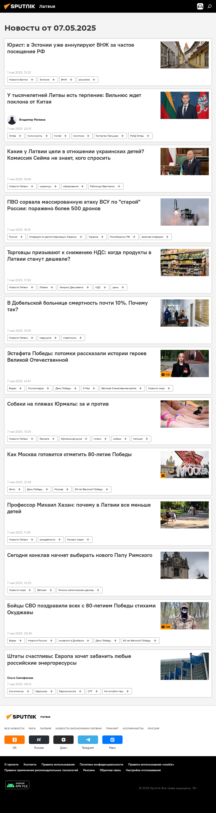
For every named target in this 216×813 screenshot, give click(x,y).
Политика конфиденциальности (101, 764)
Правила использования (58, 764)
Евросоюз (41, 691)
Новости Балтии (18, 79)
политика (78, 135)
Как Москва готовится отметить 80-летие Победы (69, 454)
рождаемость (47, 539)
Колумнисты (35, 135)
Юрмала (44, 438)
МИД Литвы (137, 135)
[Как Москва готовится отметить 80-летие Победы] (185, 464)
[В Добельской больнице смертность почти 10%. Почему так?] (185, 313)
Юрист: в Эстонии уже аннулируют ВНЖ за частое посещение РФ (70, 48)
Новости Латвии (18, 186)
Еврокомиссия (67, 691)
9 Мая (86, 388)
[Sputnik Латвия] (20, 10)
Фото (12, 489)
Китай (57, 135)
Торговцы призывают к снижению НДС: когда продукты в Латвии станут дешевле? (79, 255)
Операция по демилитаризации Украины (53, 236)
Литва (12, 135)
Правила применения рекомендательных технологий (41, 770)
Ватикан (42, 590)
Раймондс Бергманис (102, 186)
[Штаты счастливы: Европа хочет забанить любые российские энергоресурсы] (185, 666)
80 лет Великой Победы (89, 489)
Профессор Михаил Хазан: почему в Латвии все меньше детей (79, 508)
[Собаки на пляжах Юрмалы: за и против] (185, 414)
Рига (32, 728)
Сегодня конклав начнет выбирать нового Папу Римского (79, 555)
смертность (69, 337)
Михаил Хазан (75, 539)
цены (115, 287)
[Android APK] (17, 785)
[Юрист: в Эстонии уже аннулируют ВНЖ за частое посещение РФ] (185, 54)
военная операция (152, 236)
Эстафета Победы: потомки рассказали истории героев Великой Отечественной (77, 356)
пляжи (97, 438)
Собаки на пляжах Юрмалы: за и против (58, 403)
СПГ (90, 691)
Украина (93, 236)
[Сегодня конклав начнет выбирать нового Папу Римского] (185, 565)
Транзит (112, 728)
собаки (117, 438)
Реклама (89, 770)
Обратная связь (110, 770)
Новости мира (156, 388)
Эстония (44, 79)
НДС (98, 287)
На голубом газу (113, 691)
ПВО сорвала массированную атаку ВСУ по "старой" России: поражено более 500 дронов (73, 205)
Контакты (30, 764)
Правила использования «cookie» (151, 764)
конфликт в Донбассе (71, 640)
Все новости (14, 728)
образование (70, 186)
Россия (13, 236)
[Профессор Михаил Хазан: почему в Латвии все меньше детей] (185, 515)
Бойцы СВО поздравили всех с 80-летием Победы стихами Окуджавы (81, 608)
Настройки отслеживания (143, 770)
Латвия (44, 287)
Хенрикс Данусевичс (71, 287)
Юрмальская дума (71, 438)
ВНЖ (64, 79)
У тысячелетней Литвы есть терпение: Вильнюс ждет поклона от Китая (74, 98)
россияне (84, 79)
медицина (45, 337)
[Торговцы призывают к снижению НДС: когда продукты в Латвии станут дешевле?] (185, 262)
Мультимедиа (36, 388)
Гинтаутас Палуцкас (107, 135)
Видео (12, 388)
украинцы (45, 186)
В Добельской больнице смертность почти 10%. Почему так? (77, 306)
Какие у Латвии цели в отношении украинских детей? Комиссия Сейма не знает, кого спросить (75, 154)
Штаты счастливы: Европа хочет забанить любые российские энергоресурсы (69, 659)
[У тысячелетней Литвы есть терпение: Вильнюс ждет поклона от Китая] (185, 105)
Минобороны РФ (120, 236)
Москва (58, 489)
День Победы (63, 388)
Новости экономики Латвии (78, 728)
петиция (138, 438)
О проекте (11, 764)
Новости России (37, 640)
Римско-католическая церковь (76, 590)
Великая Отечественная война (118, 388)
